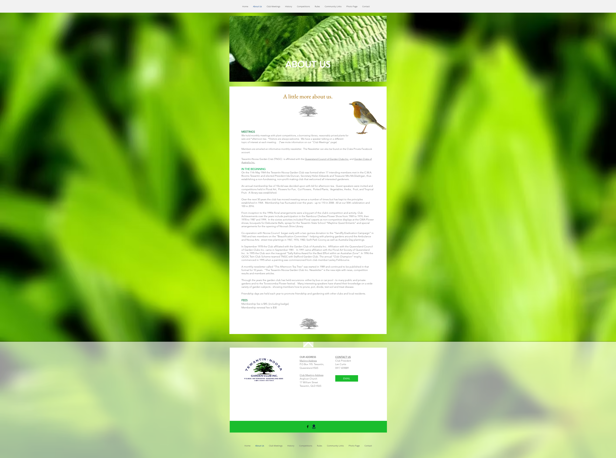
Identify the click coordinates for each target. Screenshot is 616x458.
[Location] (314, 426)
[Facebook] (308, 427)
